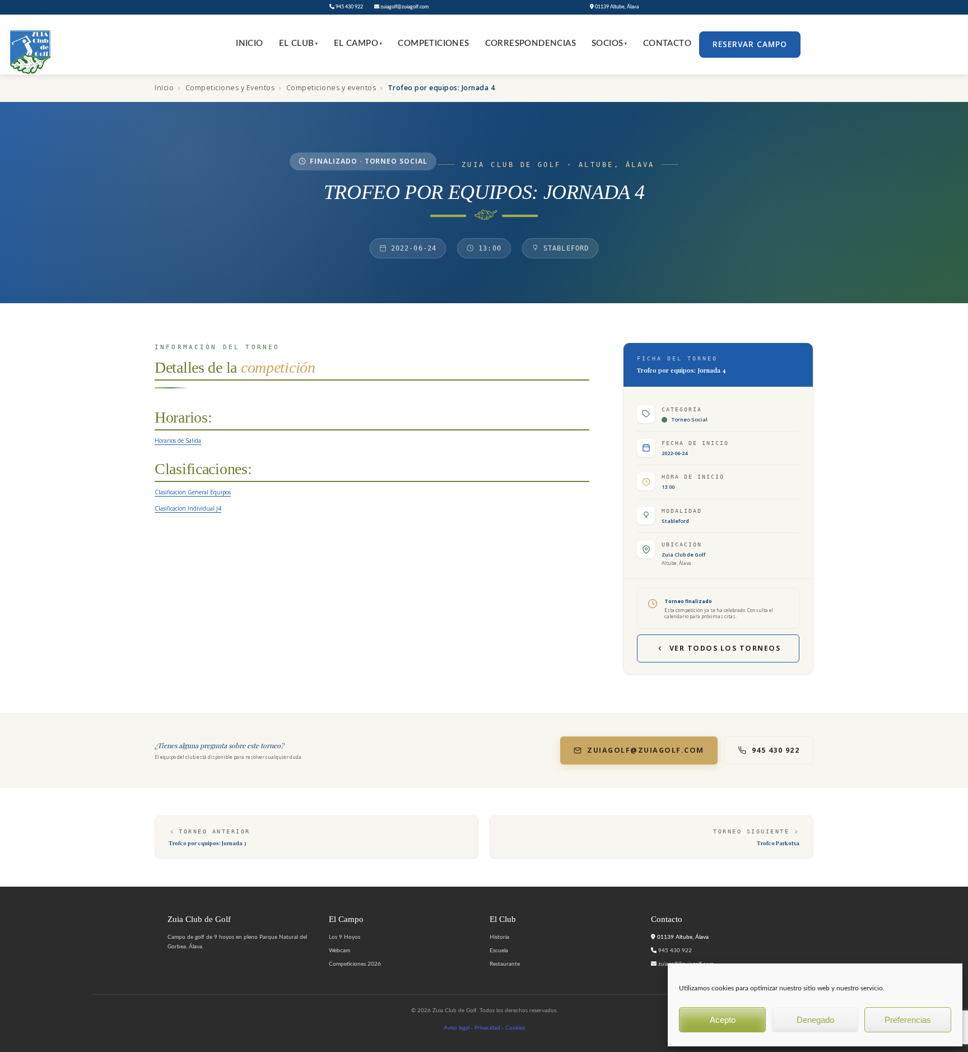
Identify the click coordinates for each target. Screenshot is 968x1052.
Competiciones (433, 43)
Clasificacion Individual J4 (188, 508)
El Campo (358, 43)
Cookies (515, 1028)
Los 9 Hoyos (344, 937)
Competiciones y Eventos (230, 87)
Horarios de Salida (178, 440)
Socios (609, 43)
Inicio (249, 43)
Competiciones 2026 (355, 964)
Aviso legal (456, 1028)
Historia (499, 937)
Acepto (723, 1020)
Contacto (667, 43)
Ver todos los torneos (725, 648)
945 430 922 (348, 7)
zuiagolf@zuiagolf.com (404, 7)
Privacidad (487, 1028)
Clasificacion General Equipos (193, 492)
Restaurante (505, 964)
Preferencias (908, 1020)
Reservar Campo (750, 44)
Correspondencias (530, 43)
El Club (298, 43)
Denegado (815, 1020)
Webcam (339, 950)
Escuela (499, 950)
